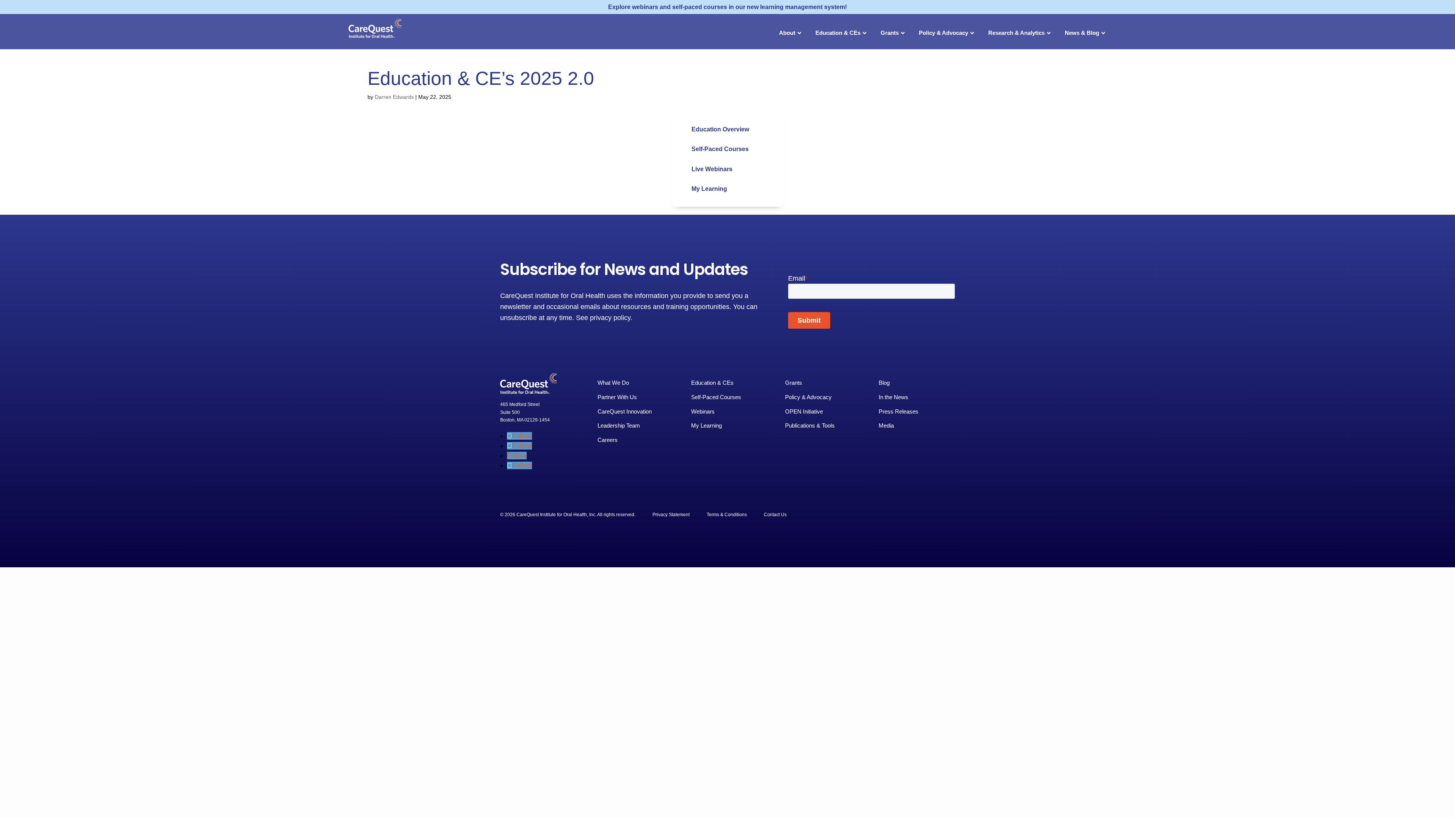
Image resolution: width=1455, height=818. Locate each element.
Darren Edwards (394, 97)
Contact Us (775, 514)
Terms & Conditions (727, 514)
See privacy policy (603, 318)
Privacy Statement (671, 514)
